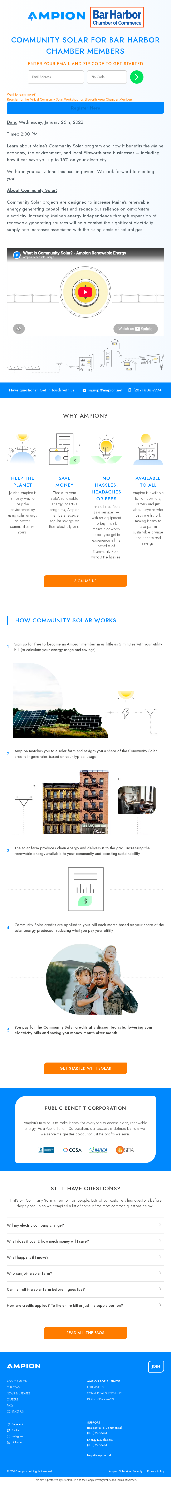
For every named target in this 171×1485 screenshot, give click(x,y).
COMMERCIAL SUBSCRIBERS (104, 1393)
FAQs (10, 1405)
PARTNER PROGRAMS (100, 1399)
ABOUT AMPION (17, 1381)
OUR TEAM (13, 1387)
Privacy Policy (155, 1471)
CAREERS (12, 1399)
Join (156, 1366)
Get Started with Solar (85, 1068)
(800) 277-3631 (97, 1433)
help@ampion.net (99, 1455)
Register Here (85, 108)
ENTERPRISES (95, 1387)
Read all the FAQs (85, 1333)
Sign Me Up (85, 581)
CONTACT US (15, 1411)
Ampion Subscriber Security (125, 1471)
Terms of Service (126, 1480)
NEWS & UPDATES (18, 1393)
